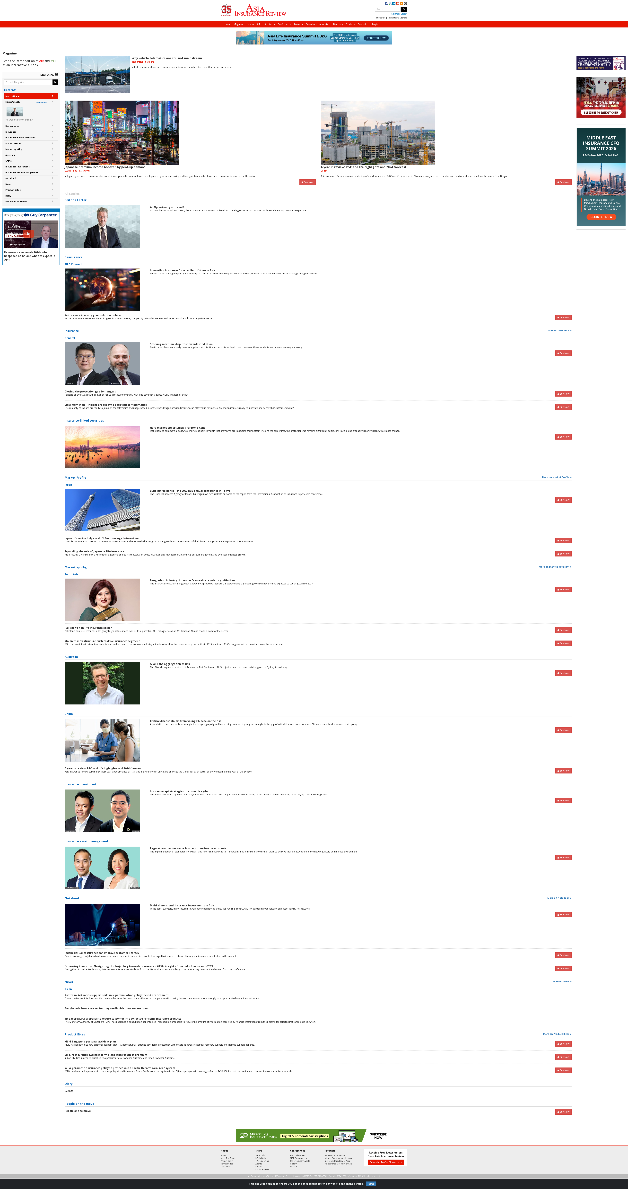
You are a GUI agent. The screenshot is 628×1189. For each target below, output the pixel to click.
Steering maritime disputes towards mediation (181, 344)
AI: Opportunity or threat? (167, 207)
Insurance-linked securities (20, 137)
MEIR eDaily (260, 1158)
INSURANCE (137, 62)
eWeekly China (262, 1161)
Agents (258, 1163)
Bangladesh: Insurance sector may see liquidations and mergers (106, 1008)
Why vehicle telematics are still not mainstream (167, 58)
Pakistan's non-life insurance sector (88, 628)
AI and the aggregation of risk (170, 664)
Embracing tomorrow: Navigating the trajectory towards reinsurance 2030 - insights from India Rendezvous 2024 (139, 966)
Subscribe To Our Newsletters (386, 1162)
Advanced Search (399, 13)
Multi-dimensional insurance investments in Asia (182, 905)
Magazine (239, 24)
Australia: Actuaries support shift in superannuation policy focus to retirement (117, 995)
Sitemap (403, 17)
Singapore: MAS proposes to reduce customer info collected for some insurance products (123, 1018)
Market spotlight (15, 149)
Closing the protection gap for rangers (90, 391)
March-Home (12, 96)
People (258, 1166)
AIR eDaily (260, 1155)
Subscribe (380, 17)
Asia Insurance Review (335, 1155)
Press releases (262, 1169)
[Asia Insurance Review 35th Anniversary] (253, 10)
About (224, 1155)
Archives (269, 24)
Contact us (226, 1166)
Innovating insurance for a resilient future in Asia (182, 270)
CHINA (324, 170)
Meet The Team (228, 1158)
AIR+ (259, 24)
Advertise (324, 24)
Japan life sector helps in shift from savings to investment (103, 538)
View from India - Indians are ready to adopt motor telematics (106, 405)
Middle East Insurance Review (338, 1158)
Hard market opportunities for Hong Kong (178, 427)
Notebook (11, 178)
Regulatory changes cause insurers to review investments (188, 848)
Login (375, 24)
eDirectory (337, 24)
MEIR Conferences (298, 1158)
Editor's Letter (26, 101)
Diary (8, 195)
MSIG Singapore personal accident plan (90, 1041)
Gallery (293, 1163)
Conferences (284, 24)
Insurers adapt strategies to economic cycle (179, 791)
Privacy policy (227, 1161)
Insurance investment (17, 166)
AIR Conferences (297, 1155)
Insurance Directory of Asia (337, 1161)
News (250, 24)
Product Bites (13, 189)
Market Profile (13, 143)
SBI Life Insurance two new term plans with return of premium (106, 1055)
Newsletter (393, 17)
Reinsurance (12, 125)
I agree (371, 1183)
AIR (41, 61)
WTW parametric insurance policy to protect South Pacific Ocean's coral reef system (120, 1068)
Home (228, 24)
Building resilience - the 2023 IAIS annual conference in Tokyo (190, 491)
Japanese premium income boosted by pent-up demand (105, 167)
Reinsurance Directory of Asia (338, 1163)
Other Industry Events (300, 1161)
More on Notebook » (559, 897)
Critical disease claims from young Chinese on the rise (185, 721)
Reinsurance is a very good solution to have (93, 315)
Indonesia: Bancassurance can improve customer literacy (102, 953)
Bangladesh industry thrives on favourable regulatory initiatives (192, 580)
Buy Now (309, 182)
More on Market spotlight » (555, 566)
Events (69, 1091)
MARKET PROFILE (73, 170)
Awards (298, 24)
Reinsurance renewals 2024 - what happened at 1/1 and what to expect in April (29, 256)
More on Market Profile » (557, 477)
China (8, 160)
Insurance (10, 131)
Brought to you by (14, 215)
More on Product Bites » (557, 1033)
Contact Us (363, 24)
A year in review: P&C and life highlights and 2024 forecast (363, 167)
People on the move (16, 201)
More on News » (562, 981)
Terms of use (227, 1163)
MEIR (54, 61)
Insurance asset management (21, 172)
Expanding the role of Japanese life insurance (94, 551)
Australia (10, 155)
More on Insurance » (560, 330)
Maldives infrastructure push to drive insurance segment (102, 641)
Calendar (310, 24)
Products (350, 24)
